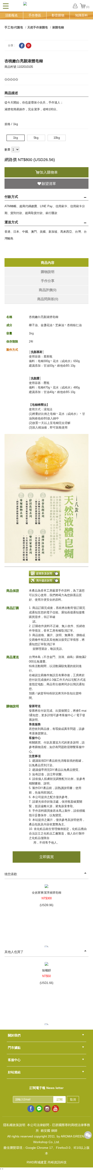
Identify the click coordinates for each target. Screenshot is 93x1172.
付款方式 (11, 197)
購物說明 (47, 272)
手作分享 (47, 281)
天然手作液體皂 (37, 27)
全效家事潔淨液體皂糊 (46, 892)
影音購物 (58, 15)
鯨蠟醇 (46, 970)
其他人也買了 (14, 952)
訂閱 (60, 1099)
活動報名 (11, 15)
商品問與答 (47, 299)
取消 (73, 1099)
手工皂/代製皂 (14, 27)
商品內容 (47, 263)
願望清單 (49, 184)
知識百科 (81, 15)
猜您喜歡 (11, 874)
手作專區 (34, 15)
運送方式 (11, 222)
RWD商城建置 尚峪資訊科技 (47, 1162)
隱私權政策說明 (14, 1125)
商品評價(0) (47, 290)
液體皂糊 (58, 27)
